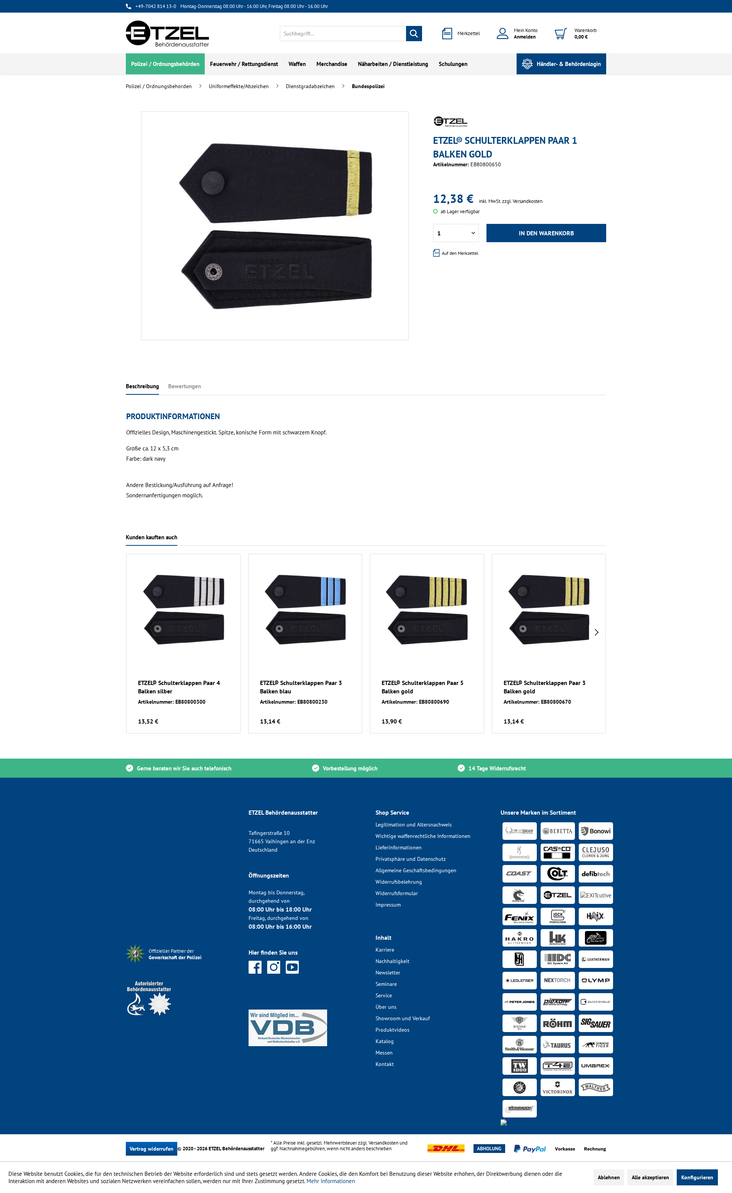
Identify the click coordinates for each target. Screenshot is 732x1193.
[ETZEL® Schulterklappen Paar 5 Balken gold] (427, 609)
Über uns (386, 1006)
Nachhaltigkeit (392, 961)
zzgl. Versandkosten (522, 201)
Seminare (386, 984)
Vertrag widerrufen (151, 1148)
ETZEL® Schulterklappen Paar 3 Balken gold (545, 687)
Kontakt (385, 1064)
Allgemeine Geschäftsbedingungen (416, 870)
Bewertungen (184, 386)
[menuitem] (351, 33)
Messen (384, 1052)
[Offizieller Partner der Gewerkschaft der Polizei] (181, 964)
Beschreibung (142, 386)
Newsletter (388, 972)
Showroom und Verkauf (403, 1018)
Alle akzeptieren (650, 1177)
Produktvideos (392, 1029)
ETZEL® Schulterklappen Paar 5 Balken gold (423, 687)
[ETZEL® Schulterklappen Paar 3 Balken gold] (549, 609)
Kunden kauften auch (151, 537)
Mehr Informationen (331, 1181)
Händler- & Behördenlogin (569, 64)
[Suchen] (414, 33)
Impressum (388, 904)
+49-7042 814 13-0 (155, 6)
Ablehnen (609, 1177)
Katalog (385, 1041)
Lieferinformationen (399, 847)
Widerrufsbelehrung (399, 881)
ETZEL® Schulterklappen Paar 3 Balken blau (301, 687)
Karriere (385, 949)
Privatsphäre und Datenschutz (411, 858)
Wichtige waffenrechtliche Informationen (423, 836)
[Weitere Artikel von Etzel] (450, 121)
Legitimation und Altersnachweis (414, 824)
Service (384, 995)
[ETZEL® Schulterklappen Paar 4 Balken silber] (183, 609)
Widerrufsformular (397, 893)
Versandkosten (383, 1143)
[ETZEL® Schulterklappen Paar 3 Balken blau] (305, 609)
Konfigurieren (697, 1177)
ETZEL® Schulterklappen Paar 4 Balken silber (179, 687)
